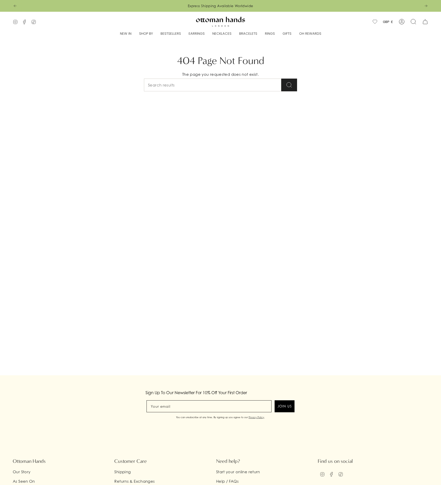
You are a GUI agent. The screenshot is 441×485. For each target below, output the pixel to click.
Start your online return (238, 471)
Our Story (21, 471)
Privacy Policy (256, 417)
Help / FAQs (227, 481)
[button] (146, 34)
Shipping (122, 471)
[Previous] (15, 6)
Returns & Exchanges (134, 481)
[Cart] (425, 21)
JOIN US (284, 406)
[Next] (426, 6)
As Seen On (24, 481)
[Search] (289, 85)
